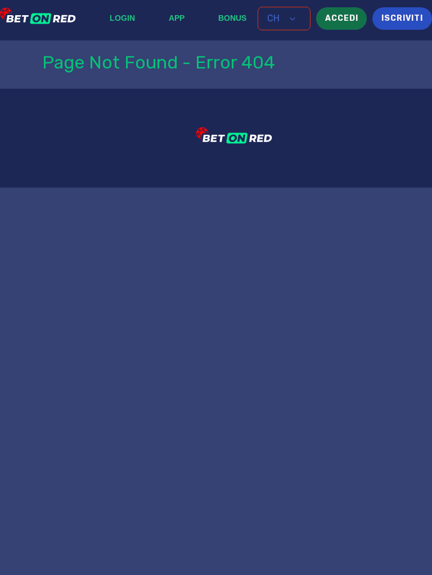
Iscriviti (402, 18)
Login (122, 17)
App (176, 17)
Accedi (341, 18)
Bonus (232, 17)
